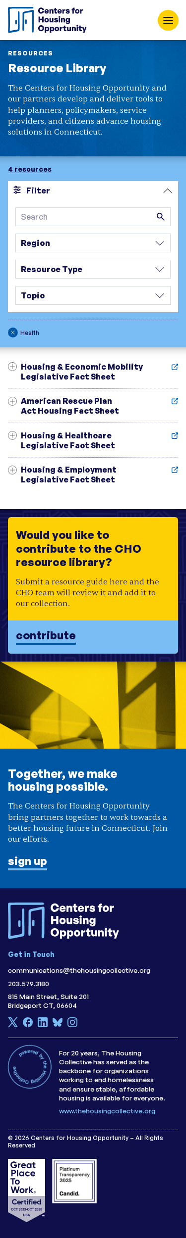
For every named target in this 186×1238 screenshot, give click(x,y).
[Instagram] (72, 1025)
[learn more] (93, 585)
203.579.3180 (28, 983)
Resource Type (51, 269)
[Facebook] (28, 1025)
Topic (33, 295)
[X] (13, 1025)
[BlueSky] (57, 1025)
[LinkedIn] (43, 1025)
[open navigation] (168, 20)
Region (35, 243)
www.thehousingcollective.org (107, 1110)
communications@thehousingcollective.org (79, 970)
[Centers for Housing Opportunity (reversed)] (67, 921)
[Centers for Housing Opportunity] (50, 20)
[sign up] (93, 775)
